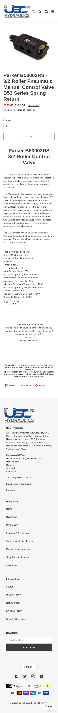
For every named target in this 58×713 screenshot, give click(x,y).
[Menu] (52, 11)
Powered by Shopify (39, 703)
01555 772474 (24, 477)
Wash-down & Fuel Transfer (20, 541)
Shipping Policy (14, 611)
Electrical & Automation (18, 549)
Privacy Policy (13, 594)
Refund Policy (13, 603)
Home (9, 508)
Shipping (7, 110)
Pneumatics (12, 525)
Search (9, 586)
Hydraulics (11, 517)
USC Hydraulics (24, 703)
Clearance (11, 565)
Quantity (7, 120)
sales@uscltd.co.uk (22, 484)
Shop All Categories (16, 619)
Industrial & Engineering (18, 533)
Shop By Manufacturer (17, 557)
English (28, 667)
